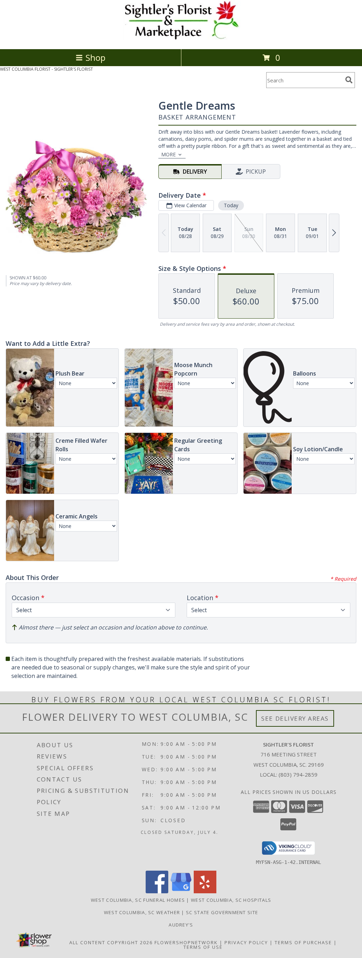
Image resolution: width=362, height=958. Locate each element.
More (168, 154)
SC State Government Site (222, 912)
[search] (349, 80)
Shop (95, 57)
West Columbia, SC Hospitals (231, 900)
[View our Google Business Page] (181, 891)
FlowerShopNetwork (186, 942)
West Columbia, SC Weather (142, 912)
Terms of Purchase (303, 942)
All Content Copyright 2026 (111, 942)
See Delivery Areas (295, 718)
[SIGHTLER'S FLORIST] (181, 38)
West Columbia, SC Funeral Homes (138, 900)
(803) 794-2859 (298, 774)
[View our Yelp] (205, 891)
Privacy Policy (246, 942)
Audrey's (181, 925)
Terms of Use (203, 947)
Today (231, 205)
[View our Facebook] (157, 891)
